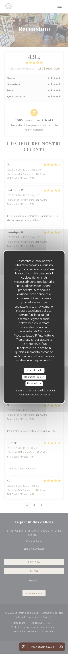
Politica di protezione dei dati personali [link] (35, 390)
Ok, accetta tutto (34, 370)
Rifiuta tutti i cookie (34, 377)
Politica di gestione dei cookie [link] (34, 394)
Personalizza (34, 383)
